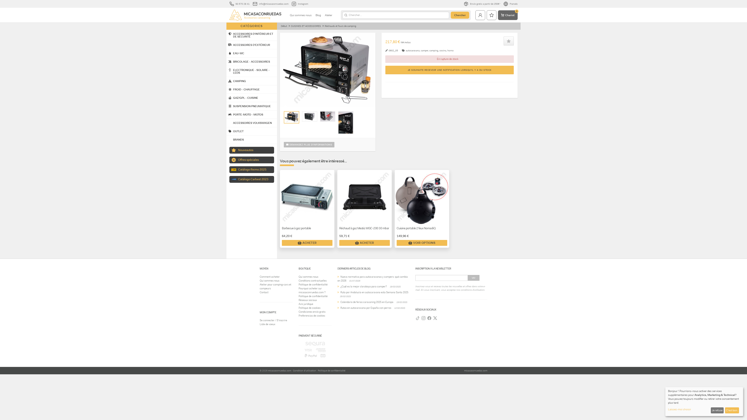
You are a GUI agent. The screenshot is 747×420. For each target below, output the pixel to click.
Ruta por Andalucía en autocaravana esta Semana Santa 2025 (374, 292)
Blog (318, 15)
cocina (442, 50)
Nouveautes (245, 150)
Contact (264, 292)
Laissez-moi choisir (679, 409)
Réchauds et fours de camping (340, 26)
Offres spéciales (248, 160)
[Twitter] (435, 318)
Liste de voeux (267, 324)
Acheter (309, 243)
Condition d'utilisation (304, 370)
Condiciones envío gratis (312, 311)
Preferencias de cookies (312, 315)
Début (284, 26)
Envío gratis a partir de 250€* (485, 3)
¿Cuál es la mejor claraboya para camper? (363, 286)
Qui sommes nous (301, 15)
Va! (473, 277)
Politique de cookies (309, 308)
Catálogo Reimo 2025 (252, 170)
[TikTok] (417, 318)
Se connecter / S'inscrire (273, 320)
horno (450, 50)
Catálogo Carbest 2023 (253, 179)
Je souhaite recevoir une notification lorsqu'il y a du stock (450, 70)
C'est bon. (732, 410)
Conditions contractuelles (313, 280)
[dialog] (704, 401)
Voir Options (424, 243)
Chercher (460, 15)
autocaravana (413, 50)
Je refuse (717, 410)
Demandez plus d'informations (310, 144)
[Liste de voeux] (491, 15)
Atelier (328, 15)
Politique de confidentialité (313, 284)
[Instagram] (423, 318)
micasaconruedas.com (279, 370)
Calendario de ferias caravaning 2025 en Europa (366, 302)
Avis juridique (306, 304)
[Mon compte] (480, 15)
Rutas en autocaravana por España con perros (365, 308)
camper (424, 50)
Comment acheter (270, 276)
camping (433, 50)
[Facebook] (429, 318)
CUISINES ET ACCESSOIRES (306, 26)
